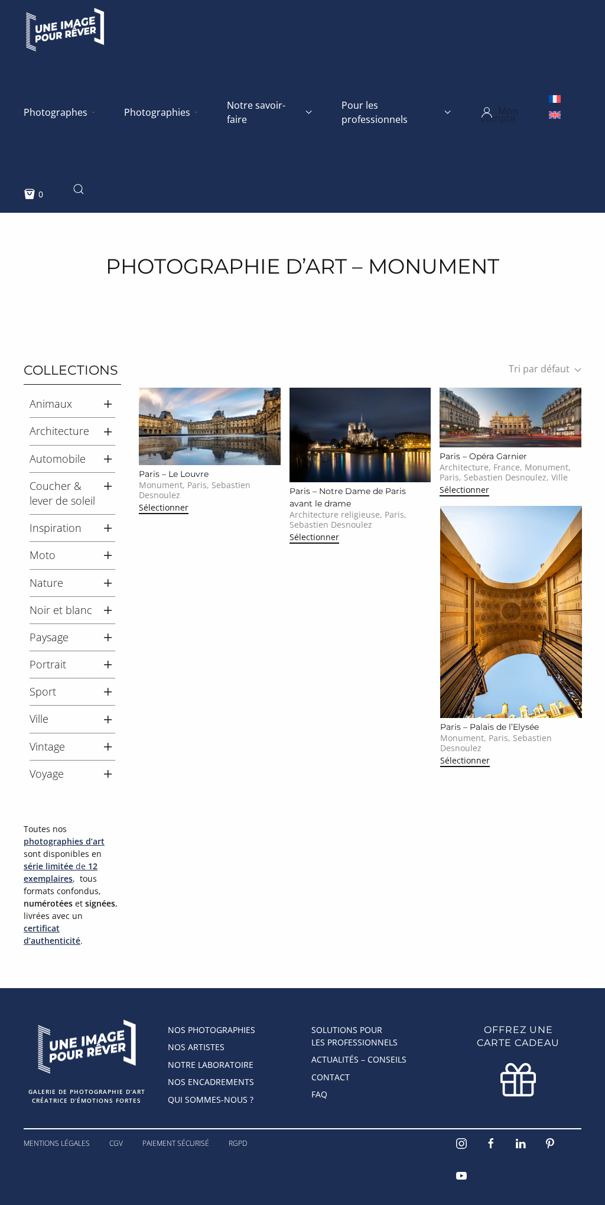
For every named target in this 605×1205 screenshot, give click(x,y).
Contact (330, 1077)
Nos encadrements (211, 1081)
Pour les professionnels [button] (374, 112)
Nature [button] (46, 583)
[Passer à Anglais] (555, 114)
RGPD (238, 1143)
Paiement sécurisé (175, 1143)
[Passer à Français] (555, 98)
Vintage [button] (47, 746)
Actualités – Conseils (358, 1059)
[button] (515, 112)
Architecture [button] (59, 431)
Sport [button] (43, 691)
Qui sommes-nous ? (210, 1099)
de (60, 872)
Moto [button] (43, 555)
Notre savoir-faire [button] (256, 112)
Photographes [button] (55, 112)
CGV (116, 1143)
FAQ (319, 1094)
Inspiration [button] (56, 528)
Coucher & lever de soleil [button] (62, 493)
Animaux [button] (51, 404)
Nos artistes (196, 1047)
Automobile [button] (58, 459)
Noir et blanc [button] (61, 610)
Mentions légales (57, 1143)
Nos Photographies (211, 1029)
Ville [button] (39, 719)
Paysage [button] (49, 637)
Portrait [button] (48, 664)
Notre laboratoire (210, 1064)
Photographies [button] (157, 112)
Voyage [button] (47, 773)
